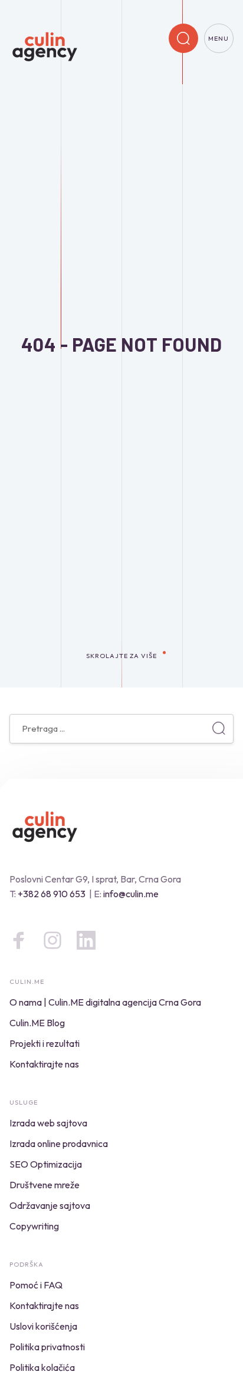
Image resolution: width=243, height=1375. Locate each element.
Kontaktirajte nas (44, 1064)
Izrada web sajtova (48, 1123)
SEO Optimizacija (45, 1164)
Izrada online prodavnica (58, 1143)
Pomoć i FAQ (36, 1285)
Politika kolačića (42, 1367)
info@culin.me (131, 894)
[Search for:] (121, 728)
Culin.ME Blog (37, 1023)
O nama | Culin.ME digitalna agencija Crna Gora (105, 1002)
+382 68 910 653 (52, 894)
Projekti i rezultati (44, 1043)
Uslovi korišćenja (43, 1326)
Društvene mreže (44, 1185)
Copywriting (34, 1226)
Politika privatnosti (47, 1347)
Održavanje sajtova (49, 1205)
